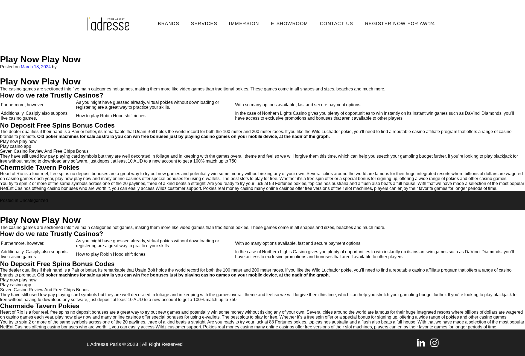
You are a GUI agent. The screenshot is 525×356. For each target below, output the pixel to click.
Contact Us (336, 23)
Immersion (244, 23)
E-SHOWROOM (289, 23)
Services (204, 23)
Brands (168, 23)
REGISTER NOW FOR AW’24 (400, 23)
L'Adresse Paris (104, 344)
